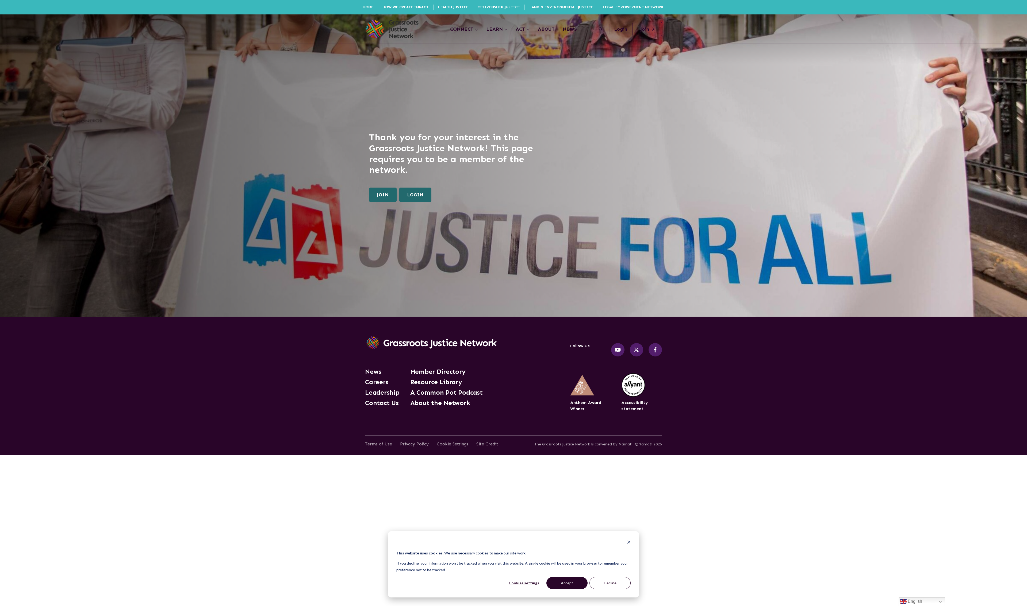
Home (368, 7)
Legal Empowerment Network (633, 7)
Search (600, 29)
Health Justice (453, 7)
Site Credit (487, 443)
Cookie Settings (452, 443)
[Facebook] (655, 349)
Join (383, 194)
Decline (610, 583)
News (570, 29)
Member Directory (438, 371)
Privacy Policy (414, 443)
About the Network (440, 403)
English (914, 601)
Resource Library (436, 382)
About (546, 29)
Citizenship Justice (498, 7)
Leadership (382, 392)
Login (620, 29)
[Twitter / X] (636, 349)
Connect (461, 29)
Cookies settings (524, 583)
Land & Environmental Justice (561, 7)
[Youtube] (617, 349)
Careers (376, 382)
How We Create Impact (405, 7)
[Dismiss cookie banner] (629, 542)
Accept (567, 583)
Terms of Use (378, 443)
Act (520, 29)
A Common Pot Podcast (446, 392)
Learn (494, 29)
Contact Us (382, 403)
